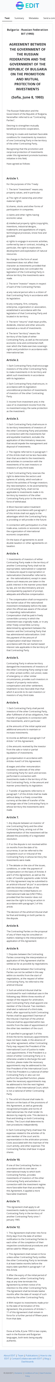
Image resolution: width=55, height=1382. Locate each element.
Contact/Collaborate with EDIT (26, 1358)
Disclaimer (19, 1373)
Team (20, 1355)
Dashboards (27, 1361)
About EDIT (9, 1355)
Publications (32, 1355)
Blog (46, 1358)
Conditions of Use (31, 1373)
